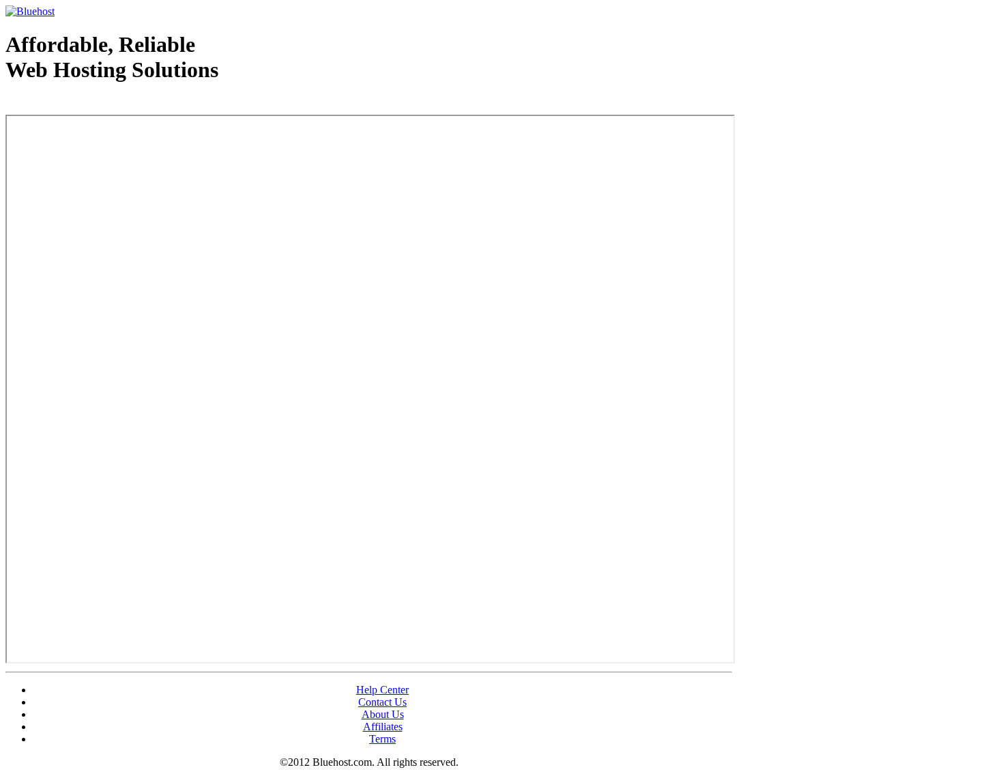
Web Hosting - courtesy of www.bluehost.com (84, 104)
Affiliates (383, 726)
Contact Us (382, 702)
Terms (382, 739)
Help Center (382, 690)
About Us (383, 714)
